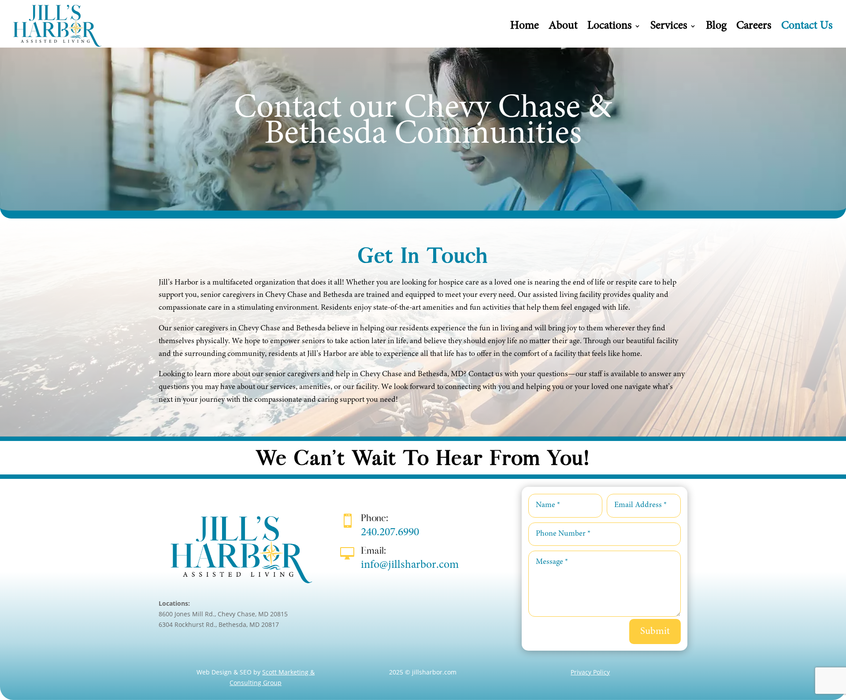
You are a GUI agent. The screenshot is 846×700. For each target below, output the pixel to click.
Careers (754, 26)
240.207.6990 (390, 532)
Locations (609, 26)
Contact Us (807, 26)
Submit (655, 631)
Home (524, 26)
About (563, 26)
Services (668, 26)
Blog (716, 26)
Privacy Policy (590, 672)
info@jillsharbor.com (410, 565)
